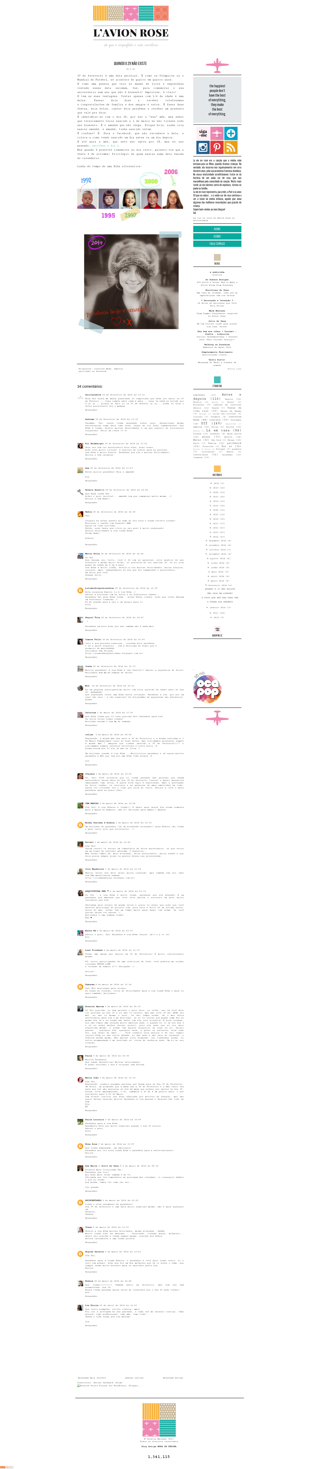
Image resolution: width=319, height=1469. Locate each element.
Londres (215, 433)
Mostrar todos (234, 369)
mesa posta (234, 433)
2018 (216, 519)
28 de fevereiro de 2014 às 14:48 (122, 553)
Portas (196, 449)
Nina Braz (91, 1144)
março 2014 (218, 581)
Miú (88, 686)
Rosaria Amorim (94, 1006)
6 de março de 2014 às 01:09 (120, 1200)
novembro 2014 (218, 545)
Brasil (230, 402)
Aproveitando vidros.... (217, 355)
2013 (216, 613)
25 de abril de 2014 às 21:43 (118, 1305)
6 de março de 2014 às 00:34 (140, 1166)
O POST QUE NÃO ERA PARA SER (220, 597)
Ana (87, 468)
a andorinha (217, 272)
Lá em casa (218, 430)
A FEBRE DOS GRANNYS (220, 602)
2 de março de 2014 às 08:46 (113, 734)
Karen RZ (90, 930)
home (217, 229)
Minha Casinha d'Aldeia (100, 822)
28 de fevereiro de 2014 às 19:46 (123, 639)
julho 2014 (218, 563)
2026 (217, 483)
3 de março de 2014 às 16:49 (112, 842)
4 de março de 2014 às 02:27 (115, 930)
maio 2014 (218, 572)
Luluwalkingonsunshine (99, 588)
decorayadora (93, 394)
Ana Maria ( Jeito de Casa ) (103, 1166)
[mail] (217, 133)
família (118, 368)
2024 (216, 492)
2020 (216, 510)
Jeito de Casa (217, 321)
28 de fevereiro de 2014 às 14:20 (114, 512)
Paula (88, 1056)
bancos (229, 399)
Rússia (230, 452)
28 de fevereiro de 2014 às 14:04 (126, 490)
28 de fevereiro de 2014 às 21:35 (114, 666)
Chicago (202, 414)
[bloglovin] (231, 133)
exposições (230, 424)
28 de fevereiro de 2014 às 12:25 (116, 419)
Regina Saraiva (94, 1251)
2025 (216, 488)
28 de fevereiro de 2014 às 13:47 (111, 468)
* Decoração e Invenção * (217, 300)
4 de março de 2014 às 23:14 (113, 984)
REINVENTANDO (93, 1200)
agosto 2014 (218, 558)
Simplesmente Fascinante (217, 352)
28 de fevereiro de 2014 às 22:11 (113, 686)
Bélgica (197, 402)
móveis (228, 437)
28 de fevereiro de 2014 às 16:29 (136, 588)
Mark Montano (217, 311)
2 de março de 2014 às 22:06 (117, 803)
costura (214, 419)
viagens (198, 457)
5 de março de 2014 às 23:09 (116, 1144)
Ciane (88, 1227)
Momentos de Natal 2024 (217, 347)
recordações (208, 452)
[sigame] (203, 133)
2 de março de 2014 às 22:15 (134, 822)
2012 (217, 617)
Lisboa (197, 433)
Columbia (215, 417)
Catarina (90, 712)
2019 (216, 514)
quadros (236, 449)
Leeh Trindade (94, 950)
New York (216, 440)
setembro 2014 (218, 554)
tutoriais (200, 454)
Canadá (215, 408)
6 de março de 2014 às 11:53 (111, 1227)
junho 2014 (218, 567)
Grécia (196, 431)
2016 (216, 528)
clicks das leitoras (224, 414)
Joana (88, 666)
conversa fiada (102, 368)
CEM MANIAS (92, 803)
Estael (89, 842)
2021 (216, 505)
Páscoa (212, 443)
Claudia (90, 774)
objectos (217, 275)
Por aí (226, 446)
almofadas (199, 395)
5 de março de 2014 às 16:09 (123, 1119)
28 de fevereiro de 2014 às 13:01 (126, 443)
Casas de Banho (230, 411)
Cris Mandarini (94, 869)
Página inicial (134, 1378)
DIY (204, 423)
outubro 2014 (218, 549)
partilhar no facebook (92, 371)
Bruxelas (198, 404)
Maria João (92, 1078)
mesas (206, 436)
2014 (216, 537)
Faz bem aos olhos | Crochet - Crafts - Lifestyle (217, 332)
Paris (196, 443)
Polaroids (208, 446)
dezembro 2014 (218, 540)
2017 (216, 523)
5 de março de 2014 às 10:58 (111, 1056)
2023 (216, 496)
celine (90, 734)
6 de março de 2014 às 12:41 (123, 1251)
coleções (197, 417)
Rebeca (89, 1281)
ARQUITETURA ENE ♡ (97, 891)
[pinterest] (217, 147)
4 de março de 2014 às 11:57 (122, 950)
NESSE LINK (103, 964)
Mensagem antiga (173, 1378)
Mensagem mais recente (92, 1378)
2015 (216, 532)
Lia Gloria (92, 1305)
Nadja (88, 512)
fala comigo (217, 244)
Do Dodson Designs (217, 279)
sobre (217, 236)
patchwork (234, 443)
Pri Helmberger (94, 443)
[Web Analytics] (6, 1468)
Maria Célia (92, 553)
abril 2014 (218, 576)
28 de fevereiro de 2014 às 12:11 (123, 394)
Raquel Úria (92, 617)
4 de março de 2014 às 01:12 (128, 891)
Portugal (220, 449)
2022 (216, 501)
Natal (197, 439)
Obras (230, 440)
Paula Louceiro (94, 1119)
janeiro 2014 (218, 607)
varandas (227, 454)
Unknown (90, 984)
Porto (208, 449)
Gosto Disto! (217, 360)
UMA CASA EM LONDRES (220, 593)
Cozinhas (236, 420)
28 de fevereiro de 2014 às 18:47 (122, 617)
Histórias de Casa (217, 290)
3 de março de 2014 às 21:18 (123, 869)
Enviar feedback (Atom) (108, 1382)
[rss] (231, 147)
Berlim (215, 402)
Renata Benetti (94, 490)
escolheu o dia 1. (106, 145)
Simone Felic (93, 639)
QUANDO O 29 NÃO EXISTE (220, 589)
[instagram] (203, 147)
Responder (91, 410)
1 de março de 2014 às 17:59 (115, 712)
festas (230, 427)
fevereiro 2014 (218, 585)
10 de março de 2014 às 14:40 (112, 1281)
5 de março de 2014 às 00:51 (123, 1006)
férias (214, 427)
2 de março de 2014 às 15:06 (114, 774)
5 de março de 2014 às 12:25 (117, 1078)
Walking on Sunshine (217, 344)
